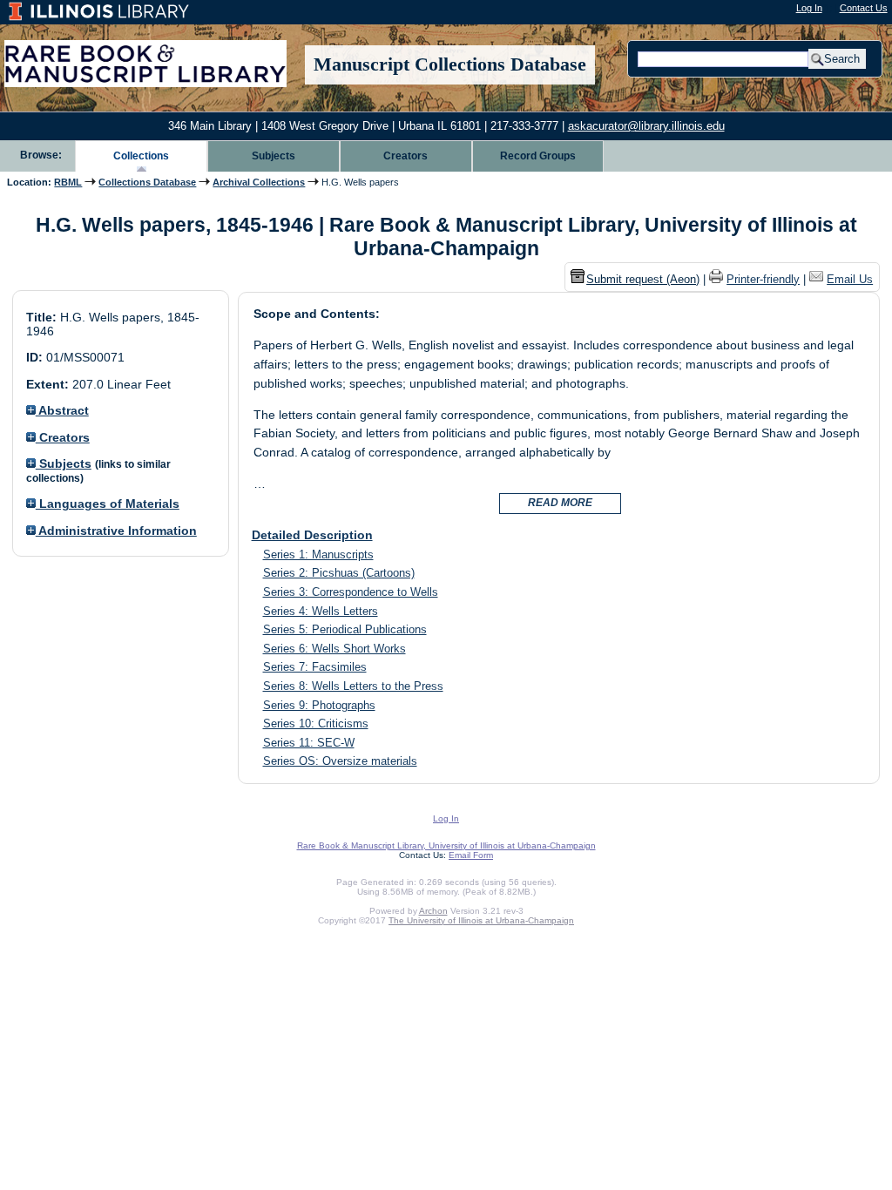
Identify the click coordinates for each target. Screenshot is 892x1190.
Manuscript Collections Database (450, 64)
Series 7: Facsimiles (315, 666)
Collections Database (147, 182)
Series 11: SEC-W (309, 742)
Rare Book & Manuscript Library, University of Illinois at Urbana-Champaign (446, 845)
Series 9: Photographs (319, 705)
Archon (433, 911)
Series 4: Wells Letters (320, 611)
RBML (68, 182)
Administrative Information (116, 531)
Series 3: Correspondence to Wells (350, 591)
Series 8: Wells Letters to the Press (353, 686)
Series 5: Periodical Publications (345, 629)
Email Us (850, 279)
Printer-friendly (763, 279)
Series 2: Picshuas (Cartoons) (339, 572)
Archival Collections (259, 182)
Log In (809, 8)
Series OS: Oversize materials (340, 760)
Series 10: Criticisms (315, 723)
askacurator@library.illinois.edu (646, 125)
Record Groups (538, 156)
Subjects (273, 156)
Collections (141, 156)
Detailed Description (312, 535)
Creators (405, 156)
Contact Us (864, 8)
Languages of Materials (107, 503)
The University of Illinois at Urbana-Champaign (481, 920)
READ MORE (560, 502)
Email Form (471, 855)
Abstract (62, 410)
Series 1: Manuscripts (318, 554)
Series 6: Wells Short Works (334, 648)
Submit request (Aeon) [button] (642, 279)
